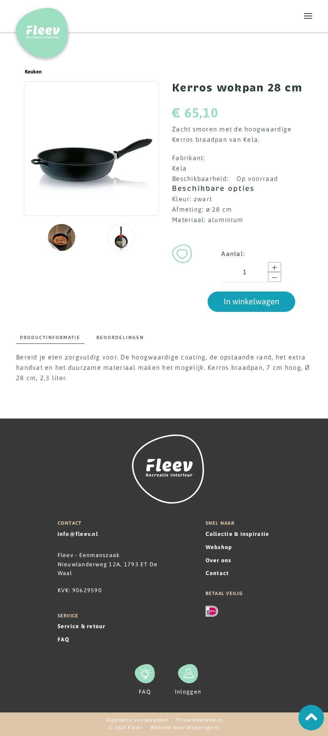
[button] (308, 16)
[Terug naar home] (42, 29)
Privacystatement (199, 720)
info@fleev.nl (78, 534)
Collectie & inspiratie (238, 534)
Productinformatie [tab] (50, 337)
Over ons (219, 560)
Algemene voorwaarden (137, 720)
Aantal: (233, 253)
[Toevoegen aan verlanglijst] (182, 252)
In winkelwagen (251, 301)
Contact (217, 573)
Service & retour (82, 626)
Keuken (33, 72)
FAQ (64, 639)
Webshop (219, 547)
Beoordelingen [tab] (120, 337)
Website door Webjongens (184, 727)
